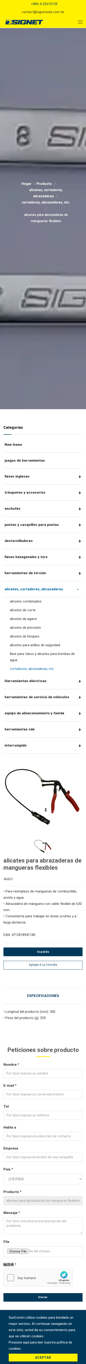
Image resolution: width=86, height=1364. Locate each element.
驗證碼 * (9, 1265)
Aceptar (43, 1357)
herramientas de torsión (25, 573)
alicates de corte (23, 610)
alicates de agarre (23, 619)
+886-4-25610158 (44, 4)
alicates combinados (26, 601)
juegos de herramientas (25, 460)
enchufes (12, 509)
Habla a (9, 1127)
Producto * (12, 1192)
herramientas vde (20, 729)
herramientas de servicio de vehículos (37, 697)
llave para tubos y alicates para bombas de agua (42, 657)
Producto (44, 184)
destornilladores (19, 541)
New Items (13, 445)
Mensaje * (11, 1213)
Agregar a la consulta (43, 964)
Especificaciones (43, 996)
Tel (6, 1106)
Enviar (43, 1297)
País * (8, 1169)
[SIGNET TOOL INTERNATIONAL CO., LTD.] (24, 22)
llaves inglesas (17, 476)
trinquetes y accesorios (25, 492)
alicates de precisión (25, 628)
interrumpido (16, 745)
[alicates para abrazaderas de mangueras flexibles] (43, 794)
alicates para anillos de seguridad (35, 645)
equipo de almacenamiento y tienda (34, 713)
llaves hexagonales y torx (26, 557)
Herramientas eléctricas (26, 681)
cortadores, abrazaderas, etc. (46, 202)
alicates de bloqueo (24, 636)
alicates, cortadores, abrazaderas (34, 589)
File (6, 1242)
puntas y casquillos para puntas (32, 525)
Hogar (26, 184)
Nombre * (11, 1065)
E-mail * (10, 1085)
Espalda (43, 951)
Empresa (10, 1148)
